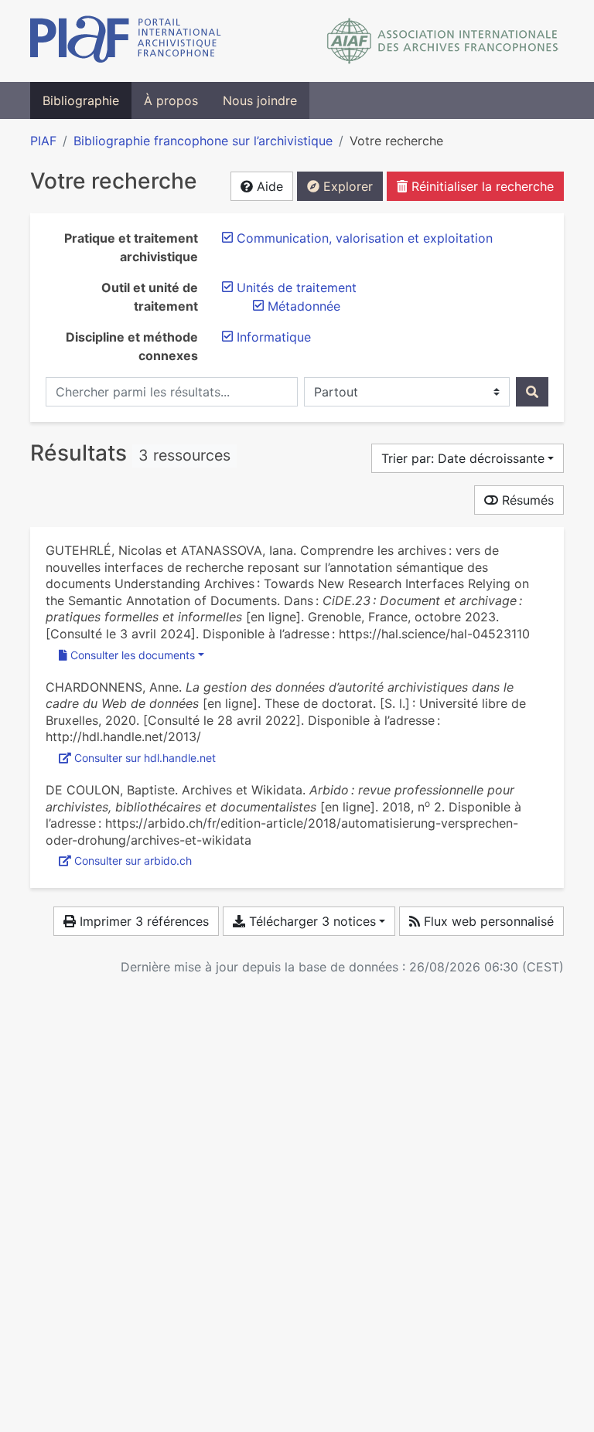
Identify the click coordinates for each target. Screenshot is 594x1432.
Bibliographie (81, 100)
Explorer (346, 186)
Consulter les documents (132, 655)
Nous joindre (260, 100)
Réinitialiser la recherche (481, 186)
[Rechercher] (532, 391)
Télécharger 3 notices (310, 921)
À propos (171, 100)
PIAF (43, 140)
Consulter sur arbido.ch (133, 860)
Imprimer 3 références (142, 921)
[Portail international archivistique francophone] (125, 40)
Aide (268, 186)
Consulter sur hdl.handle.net (145, 757)
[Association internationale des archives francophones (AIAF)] (443, 40)
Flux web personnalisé (487, 921)
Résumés (526, 500)
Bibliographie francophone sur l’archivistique (203, 140)
